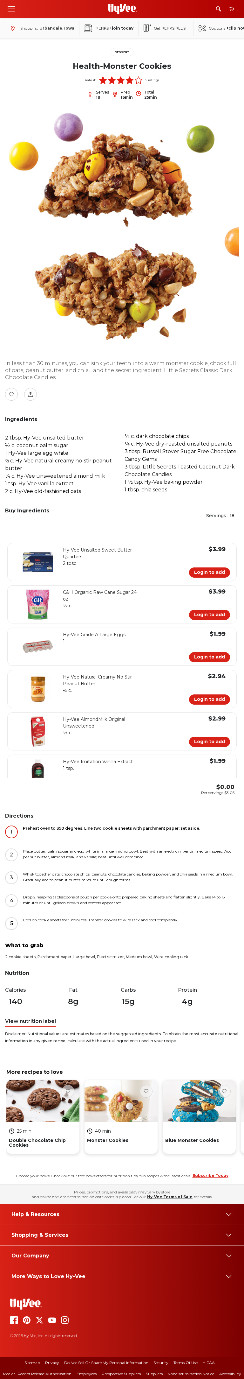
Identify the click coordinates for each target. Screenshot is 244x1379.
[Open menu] (11, 8)
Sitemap (32, 1362)
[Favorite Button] (11, 394)
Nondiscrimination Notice (191, 1373)
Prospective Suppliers (121, 1373)
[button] (102, 80)
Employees (87, 1373)
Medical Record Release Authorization (37, 1373)
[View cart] (231, 9)
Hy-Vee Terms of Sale (170, 1196)
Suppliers (154, 1373)
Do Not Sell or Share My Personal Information (106, 1362)
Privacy (52, 1362)
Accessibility (230, 1373)
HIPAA (209, 1362)
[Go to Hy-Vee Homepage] (122, 9)
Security (160, 1362)
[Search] (219, 9)
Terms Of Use (185, 1362)
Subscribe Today (210, 1175)
